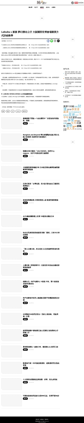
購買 (8, 111)
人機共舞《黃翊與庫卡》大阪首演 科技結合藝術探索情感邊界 (41, 266)
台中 (77, 115)
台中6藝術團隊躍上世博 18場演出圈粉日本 (38, 216)
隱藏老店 (78, 121)
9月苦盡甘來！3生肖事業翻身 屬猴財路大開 (73, 96)
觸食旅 (25, 123)
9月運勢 (73, 117)
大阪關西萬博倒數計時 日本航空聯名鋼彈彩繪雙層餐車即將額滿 (41, 168)
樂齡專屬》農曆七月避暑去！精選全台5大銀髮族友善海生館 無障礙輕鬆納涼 (73, 78)
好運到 (53, 7)
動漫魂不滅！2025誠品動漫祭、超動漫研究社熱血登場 (41, 364)
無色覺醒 (64, 129)
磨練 (75, 121)
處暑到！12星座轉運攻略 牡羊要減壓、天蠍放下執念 (72, 91)
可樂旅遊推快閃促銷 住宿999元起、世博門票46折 (41, 396)
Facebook (48, 40)
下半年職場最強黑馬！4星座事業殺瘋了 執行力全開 (73, 82)
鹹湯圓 (75, 126)
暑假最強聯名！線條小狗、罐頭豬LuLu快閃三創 (40, 347)
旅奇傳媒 (4, 41)
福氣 (76, 106)
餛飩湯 (76, 112)
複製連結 (58, 40)
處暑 (66, 111)
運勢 (69, 125)
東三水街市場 (78, 129)
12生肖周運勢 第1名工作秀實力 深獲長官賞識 (73, 87)
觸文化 (25, 188)
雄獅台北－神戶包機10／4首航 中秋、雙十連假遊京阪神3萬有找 (41, 282)
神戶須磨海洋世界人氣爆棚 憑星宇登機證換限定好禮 (41, 299)
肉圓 (65, 123)
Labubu (18, 111)
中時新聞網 (78, 3)
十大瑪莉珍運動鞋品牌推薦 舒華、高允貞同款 (40, 379)
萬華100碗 (68, 106)
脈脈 (3, 111)
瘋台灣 (30, 7)
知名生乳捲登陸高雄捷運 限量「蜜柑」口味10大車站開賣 (41, 233)
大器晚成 (65, 121)
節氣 (79, 125)
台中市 (71, 112)
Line (51, 40)
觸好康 (25, 202)
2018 (69, 109)
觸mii (42, 2)
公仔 (13, 111)
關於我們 (37, 419)
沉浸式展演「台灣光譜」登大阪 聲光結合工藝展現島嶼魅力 (41, 184)
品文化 (48, 7)
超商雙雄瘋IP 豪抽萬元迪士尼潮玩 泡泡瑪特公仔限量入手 (40, 331)
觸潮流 (42, 7)
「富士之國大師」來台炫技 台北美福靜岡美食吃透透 (41, 250)
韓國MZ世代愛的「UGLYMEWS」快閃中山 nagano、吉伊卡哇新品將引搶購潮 (38, 152)
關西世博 (25, 111)
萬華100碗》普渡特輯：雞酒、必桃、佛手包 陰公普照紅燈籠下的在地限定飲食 (73, 73)
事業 (71, 120)
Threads (55, 40)
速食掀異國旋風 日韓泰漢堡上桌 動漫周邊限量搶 (40, 200)
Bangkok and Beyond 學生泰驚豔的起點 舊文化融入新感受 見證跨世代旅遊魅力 (41, 136)
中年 (65, 130)
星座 (72, 114)
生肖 (73, 123)
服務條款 (42, 419)
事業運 (75, 109)
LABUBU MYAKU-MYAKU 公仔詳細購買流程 (18, 94)
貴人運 (71, 128)
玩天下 (36, 7)
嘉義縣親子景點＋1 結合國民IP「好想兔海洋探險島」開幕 (41, 119)
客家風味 (79, 118)
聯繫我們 (46, 419)
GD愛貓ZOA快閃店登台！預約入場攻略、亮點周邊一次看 (40, 315)
